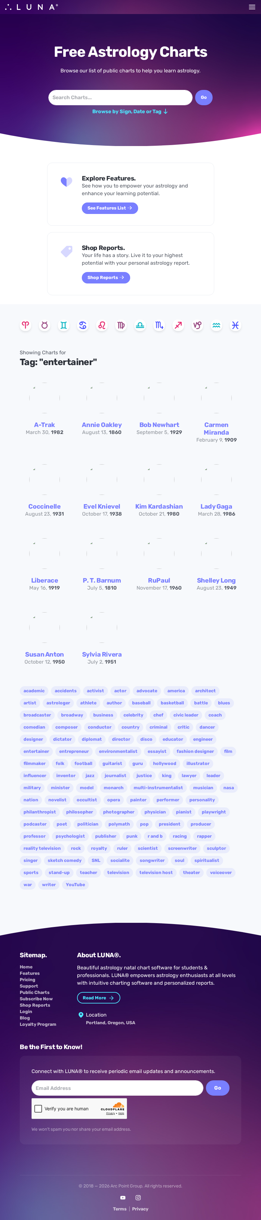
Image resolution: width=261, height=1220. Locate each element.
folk (60, 763)
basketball (172, 703)
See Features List (107, 208)
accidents (66, 691)
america (176, 691)
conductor (99, 727)
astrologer (58, 703)
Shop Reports (103, 277)
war (28, 884)
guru (137, 763)
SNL (96, 860)
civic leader (185, 715)
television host (156, 872)
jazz (90, 775)
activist (95, 691)
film (228, 751)
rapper (204, 836)
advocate (147, 691)
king (167, 775)
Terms (120, 1209)
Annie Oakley (102, 425)
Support (29, 986)
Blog (25, 1018)
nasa (228, 787)
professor (35, 836)
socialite (120, 860)
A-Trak (44, 425)
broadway (72, 715)
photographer (118, 812)
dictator (62, 739)
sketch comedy (64, 860)
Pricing (27, 979)
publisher (105, 836)
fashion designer (195, 751)
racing (180, 836)
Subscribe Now (36, 999)
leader (213, 775)
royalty (99, 848)
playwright (214, 812)
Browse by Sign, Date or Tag (127, 111)
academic (34, 691)
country (130, 727)
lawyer (189, 775)
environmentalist (118, 751)
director (121, 739)
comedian (34, 727)
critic (183, 727)
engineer (203, 739)
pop (144, 824)
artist (30, 703)
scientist (148, 848)
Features (30, 973)
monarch (113, 787)
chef (158, 715)
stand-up (59, 872)
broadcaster (37, 715)
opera (113, 800)
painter (138, 800)
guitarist (112, 763)
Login (26, 1011)
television (118, 872)
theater (191, 872)
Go (217, 1088)
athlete (88, 703)
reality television (42, 848)
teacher (88, 872)
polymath (119, 824)
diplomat (92, 739)
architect (205, 691)
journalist (115, 775)
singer (31, 860)
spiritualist (206, 860)
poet (62, 824)
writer (49, 884)
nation (31, 800)
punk (132, 836)
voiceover (221, 872)
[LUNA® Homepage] (31, 7)
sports (31, 872)
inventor (65, 775)
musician (203, 787)
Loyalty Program (38, 1024)
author (114, 703)
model (87, 787)
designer (33, 739)
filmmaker (35, 763)
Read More (95, 998)
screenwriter (182, 848)
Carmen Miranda (216, 428)
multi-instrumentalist (158, 787)
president (169, 824)
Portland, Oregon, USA (110, 1022)
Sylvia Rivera (102, 654)
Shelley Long (216, 580)
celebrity (133, 715)
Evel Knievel (101, 506)
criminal (158, 727)
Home (26, 967)
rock (76, 848)
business (103, 715)
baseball (141, 703)
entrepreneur (74, 751)
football (83, 763)
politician (87, 824)
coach (215, 715)
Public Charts (35, 992)
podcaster (35, 824)
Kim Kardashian (159, 506)
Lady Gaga (216, 506)
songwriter (152, 860)
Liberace (44, 580)
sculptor (216, 848)
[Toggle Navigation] (252, 7)
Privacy (140, 1209)
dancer (207, 727)
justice (144, 775)
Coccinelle (44, 506)
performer (168, 800)
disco (146, 739)
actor (120, 691)
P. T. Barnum (102, 580)
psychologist (70, 836)
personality (202, 800)
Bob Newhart (159, 425)
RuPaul (159, 580)
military (32, 787)
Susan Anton (44, 654)
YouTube (75, 884)
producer (201, 824)
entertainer (36, 751)
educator (173, 739)
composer (66, 727)
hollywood (164, 763)
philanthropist (40, 812)
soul (179, 860)
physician (155, 812)
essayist (157, 751)
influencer (35, 775)
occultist (87, 800)
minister (60, 787)
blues (224, 703)
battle (201, 703)
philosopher (79, 812)
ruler (122, 848)
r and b (155, 836)
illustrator (198, 763)
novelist (57, 800)
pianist (184, 812)
